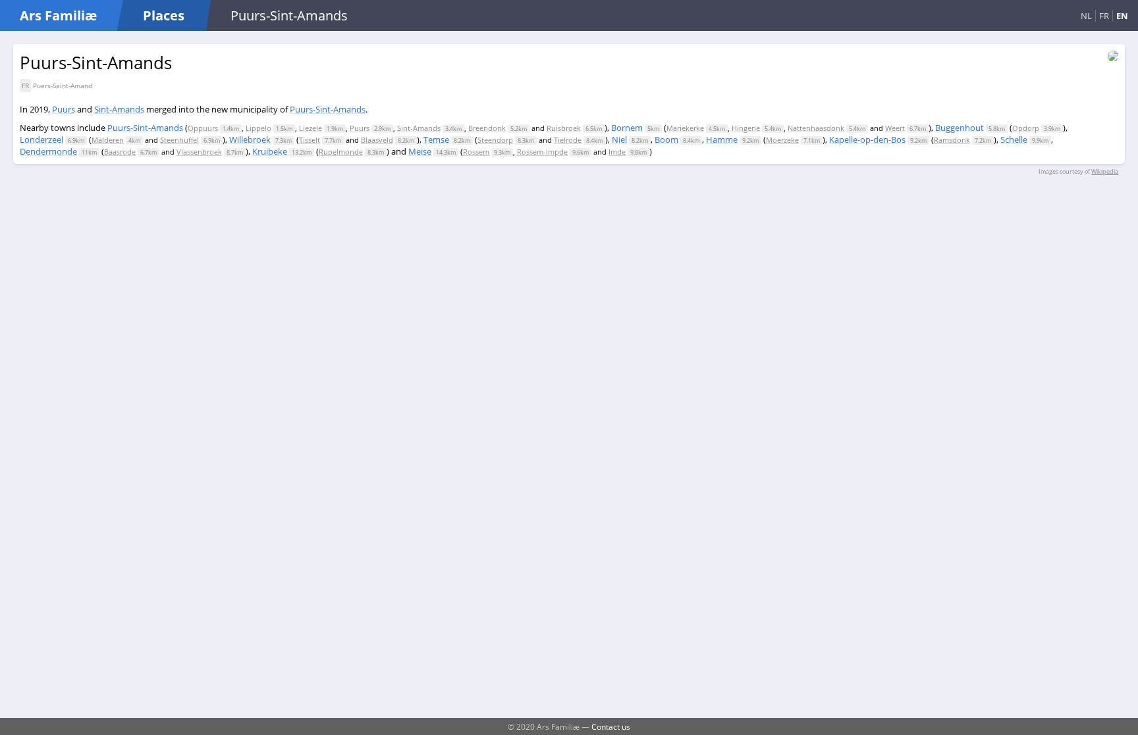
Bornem (627, 128)
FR (1104, 16)
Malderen (108, 140)
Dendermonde (48, 151)
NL (1086, 16)
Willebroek (250, 139)
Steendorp (495, 140)
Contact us (610, 726)
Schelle (1013, 139)
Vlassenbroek (199, 152)
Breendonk (487, 128)
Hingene (746, 128)
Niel (619, 139)
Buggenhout (959, 128)
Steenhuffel (179, 140)
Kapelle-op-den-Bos (867, 139)
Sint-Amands (119, 109)
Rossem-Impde (542, 152)
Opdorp (1025, 128)
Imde (617, 152)
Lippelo (258, 128)
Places (163, 15)
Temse (436, 139)
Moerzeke (782, 140)
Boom (666, 139)
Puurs (63, 109)
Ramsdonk (952, 140)
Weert (895, 128)
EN (1122, 16)
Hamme (722, 139)
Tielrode (568, 140)
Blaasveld (377, 140)
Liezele (310, 128)
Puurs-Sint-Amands (328, 109)
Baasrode (120, 152)
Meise (419, 151)
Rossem (476, 152)
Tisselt (309, 140)
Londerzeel (41, 139)
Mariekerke (685, 128)
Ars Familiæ (58, 15)
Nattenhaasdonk (816, 128)
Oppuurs (203, 128)
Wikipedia (1104, 171)
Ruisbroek (564, 128)
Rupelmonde (341, 152)
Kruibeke (269, 151)
